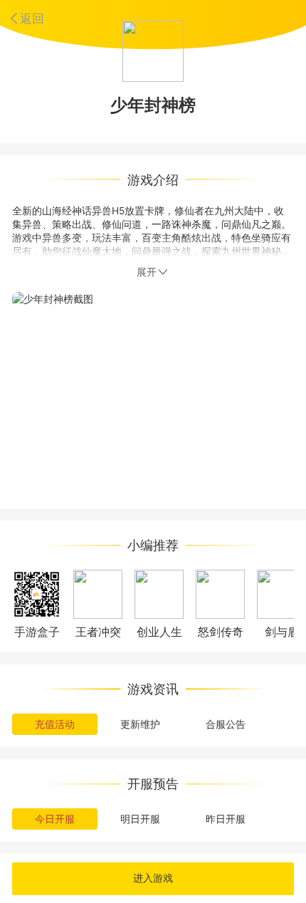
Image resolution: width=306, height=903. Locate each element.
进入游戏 (153, 878)
